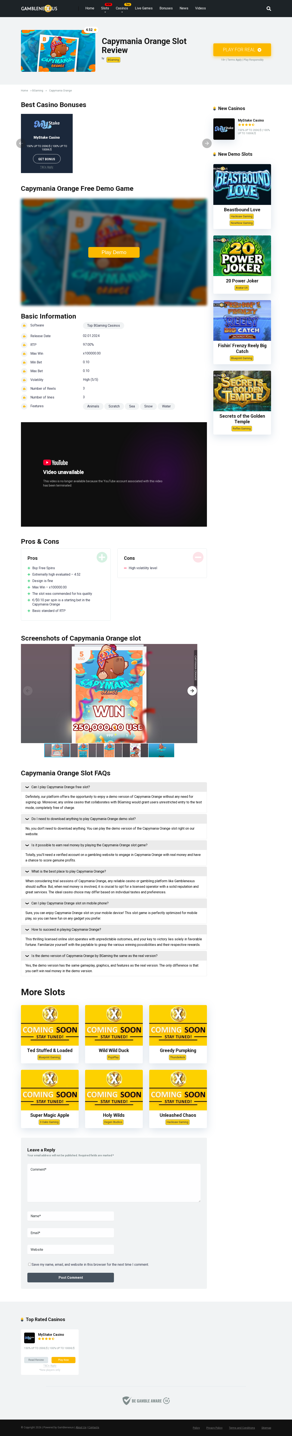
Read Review (36, 1359)
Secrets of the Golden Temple (242, 419)
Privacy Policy (214, 1427)
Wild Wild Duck (114, 1050)
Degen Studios (113, 1122)
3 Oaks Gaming (49, 1122)
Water (166, 406)
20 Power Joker (242, 281)
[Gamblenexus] (39, 7)
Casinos (122, 8)
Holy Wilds (114, 1115)
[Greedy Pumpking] (178, 1044)
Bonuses (166, 8)
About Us (81, 1427)
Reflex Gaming (242, 428)
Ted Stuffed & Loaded (49, 1050)
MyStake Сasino (47, 137)
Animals (93, 406)
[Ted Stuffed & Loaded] (50, 1044)
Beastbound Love (242, 209)
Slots (105, 8)
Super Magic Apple (49, 1115)
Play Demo (114, 252)
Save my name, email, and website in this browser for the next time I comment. (90, 1265)
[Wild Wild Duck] (114, 1044)
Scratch (114, 406)
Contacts (93, 1427)
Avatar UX (242, 287)
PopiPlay (113, 1057)
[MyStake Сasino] (224, 139)
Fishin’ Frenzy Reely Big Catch (242, 348)
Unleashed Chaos (178, 1115)
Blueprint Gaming (49, 1057)
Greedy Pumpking (178, 1050)
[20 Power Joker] (242, 275)
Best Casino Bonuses (53, 105)
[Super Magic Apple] (50, 1109)
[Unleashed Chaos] (178, 1109)
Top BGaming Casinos (103, 325)
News (184, 8)
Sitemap (266, 1427)
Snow (148, 406)
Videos (200, 8)
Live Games (144, 8)
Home (89, 8)
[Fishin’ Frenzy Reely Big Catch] (242, 340)
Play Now (63, 1359)
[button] (192, 690)
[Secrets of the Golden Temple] (242, 410)
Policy (196, 1427)
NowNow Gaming (242, 223)
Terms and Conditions (242, 1427)
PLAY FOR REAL (240, 49)
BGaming (113, 59)
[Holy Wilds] (114, 1109)
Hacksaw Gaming (177, 1122)
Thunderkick (177, 1057)
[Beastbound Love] (242, 204)
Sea (132, 406)
